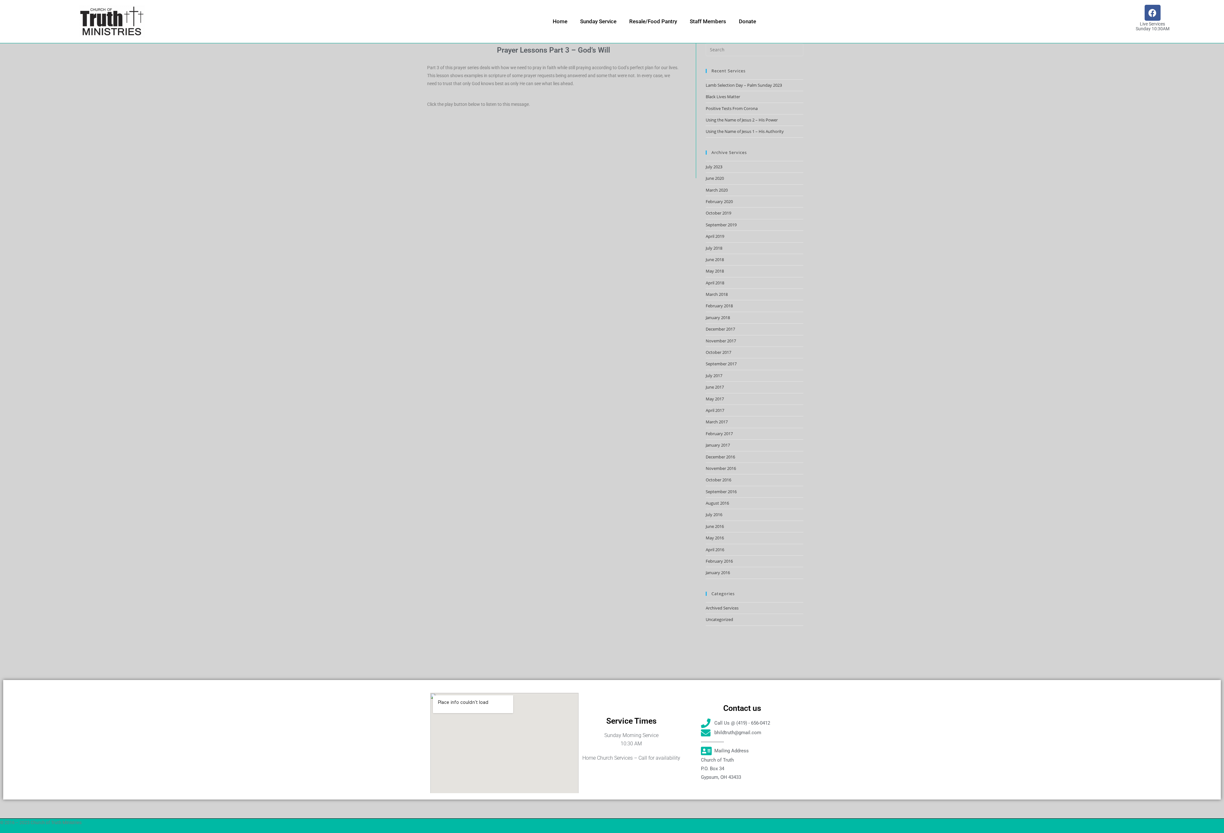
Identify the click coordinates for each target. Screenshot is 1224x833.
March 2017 (717, 422)
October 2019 (718, 213)
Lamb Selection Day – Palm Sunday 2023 (744, 85)
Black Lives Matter (723, 96)
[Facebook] (1153, 13)
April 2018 (715, 283)
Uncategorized (719, 619)
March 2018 (717, 294)
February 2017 (719, 433)
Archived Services (722, 608)
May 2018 (715, 271)
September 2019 (721, 225)
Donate (747, 21)
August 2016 (717, 503)
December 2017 (720, 329)
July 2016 (714, 514)
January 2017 (718, 445)
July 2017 (714, 375)
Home (560, 21)
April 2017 (715, 410)
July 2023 (714, 167)
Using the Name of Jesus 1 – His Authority (745, 131)
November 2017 (721, 341)
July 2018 (714, 248)
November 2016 (721, 468)
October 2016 (718, 480)
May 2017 (715, 399)
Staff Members (708, 21)
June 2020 (715, 178)
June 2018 (715, 259)
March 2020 (717, 190)
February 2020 (719, 201)
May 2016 (715, 538)
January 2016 (718, 572)
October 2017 (718, 352)
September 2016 (721, 491)
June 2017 (715, 387)
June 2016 (715, 526)
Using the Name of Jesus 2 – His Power (742, 120)
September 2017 (721, 364)
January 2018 (718, 317)
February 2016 (719, 561)
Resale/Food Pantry (653, 21)
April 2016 (715, 549)
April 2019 (715, 236)
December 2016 (720, 457)
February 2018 (719, 306)
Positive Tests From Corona (732, 108)
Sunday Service (598, 21)
